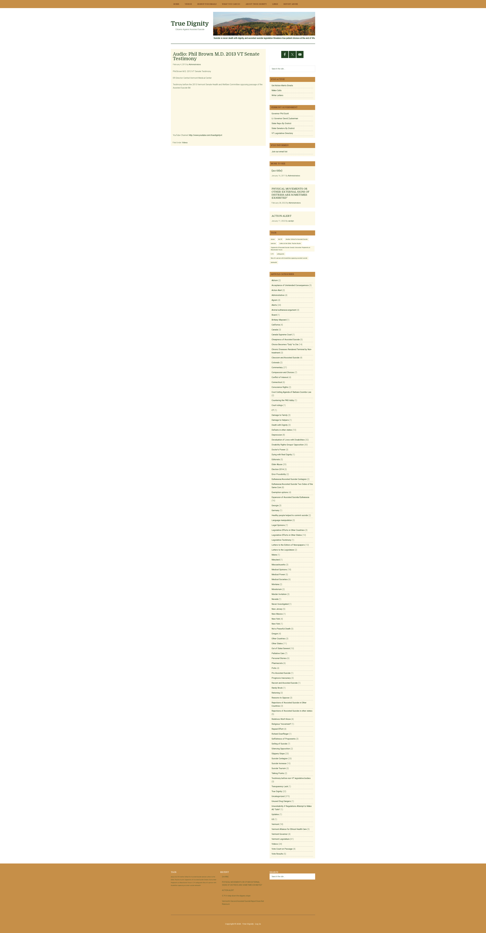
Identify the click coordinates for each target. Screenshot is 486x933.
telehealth (274, 262)
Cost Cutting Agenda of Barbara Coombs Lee (291, 392)
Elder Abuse (277, 464)
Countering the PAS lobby (283, 400)
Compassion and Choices (283, 372)
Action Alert (277, 290)
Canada (275, 329)
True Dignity (190, 23)
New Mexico (277, 614)
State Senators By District (283, 128)
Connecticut (277, 382)
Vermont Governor (280, 834)
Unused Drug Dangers (281, 801)
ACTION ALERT (281, 215)
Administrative (278, 295)
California (276, 325)
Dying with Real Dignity (282, 454)
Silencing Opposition (281, 748)
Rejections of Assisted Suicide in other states (292, 711)
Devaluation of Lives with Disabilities (288, 440)
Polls (274, 668)
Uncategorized (278, 796)
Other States (277, 643)
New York (276, 619)
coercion (273, 243)
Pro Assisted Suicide (281, 673)
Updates (275, 814)
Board (274, 315)
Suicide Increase (279, 763)
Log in (258, 924)
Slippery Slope (278, 753)
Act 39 (280, 239)
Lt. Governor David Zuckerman (285, 118)
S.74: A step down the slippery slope (236, 896)
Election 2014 (278, 469)
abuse (273, 239)
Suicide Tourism (279, 768)
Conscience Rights (280, 387)
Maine (274, 555)
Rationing (276, 693)
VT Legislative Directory (282, 133)
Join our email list (279, 151)
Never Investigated (280, 604)
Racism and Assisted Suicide (285, 683)
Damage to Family (280, 415)
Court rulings (277, 405)
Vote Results (277, 854)
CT (273, 410)
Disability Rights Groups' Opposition (288, 444)
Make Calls (276, 90)
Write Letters (277, 95)
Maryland (276, 560)
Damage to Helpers (280, 420)
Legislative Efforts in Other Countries (288, 530)
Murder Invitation (279, 594)
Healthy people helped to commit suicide (290, 515)
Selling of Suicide (279, 744)
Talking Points (278, 773)
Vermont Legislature (281, 839)
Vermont (275, 824)
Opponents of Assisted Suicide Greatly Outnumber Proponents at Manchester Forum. (290, 249)
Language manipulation (282, 520)
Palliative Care (278, 653)
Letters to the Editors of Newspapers (288, 545)
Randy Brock (277, 688)
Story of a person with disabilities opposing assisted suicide (289, 258)
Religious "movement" (281, 724)
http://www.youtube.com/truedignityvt (205, 135)
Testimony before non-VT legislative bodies (291, 778)
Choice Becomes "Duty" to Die (285, 344)
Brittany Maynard (279, 320)
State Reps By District (281, 123)
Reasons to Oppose (280, 698)
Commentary (277, 367)
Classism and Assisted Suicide (285, 357)
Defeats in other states (282, 430)
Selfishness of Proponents (284, 739)
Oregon (275, 633)
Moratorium (277, 589)
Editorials (276, 459)
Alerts (274, 305)
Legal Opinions (278, 525)
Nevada (275, 599)
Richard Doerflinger (280, 734)
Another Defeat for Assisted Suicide (297, 239)
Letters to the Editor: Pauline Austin (290, 243)
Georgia (275, 505)
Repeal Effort (277, 729)
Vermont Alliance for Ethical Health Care (289, 829)
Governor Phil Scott (280, 113)
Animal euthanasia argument (284, 310)
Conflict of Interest (280, 377)
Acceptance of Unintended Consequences (290, 285)
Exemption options (280, 492)
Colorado (276, 362)
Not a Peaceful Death (281, 629)
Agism (274, 300)
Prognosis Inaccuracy (281, 678)
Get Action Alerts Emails (282, 85)
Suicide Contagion (280, 758)
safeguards (280, 254)
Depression (277, 435)
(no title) (277, 170)
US (273, 819)
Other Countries (278, 638)
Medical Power (278, 574)
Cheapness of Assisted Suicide (286, 339)
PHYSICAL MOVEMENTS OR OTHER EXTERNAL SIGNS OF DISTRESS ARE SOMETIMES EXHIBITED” (290, 193)
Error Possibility (279, 474)
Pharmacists (277, 663)
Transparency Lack (280, 786)
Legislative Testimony (281, 540)
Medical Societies (280, 579)
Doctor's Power (278, 449)
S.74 (272, 254)
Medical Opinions (279, 569)
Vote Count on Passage (282, 849)
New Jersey (277, 609)
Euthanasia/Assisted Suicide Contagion (289, 479)
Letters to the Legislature (283, 550)
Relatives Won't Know (281, 719)
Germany (275, 510)
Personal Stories (279, 658)
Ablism (275, 280)
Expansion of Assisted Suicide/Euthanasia (290, 497)
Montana (275, 584)
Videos (185, 143)
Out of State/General (281, 648)
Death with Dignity (280, 425)
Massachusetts (278, 564)
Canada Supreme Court (282, 334)
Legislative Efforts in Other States (287, 535)
